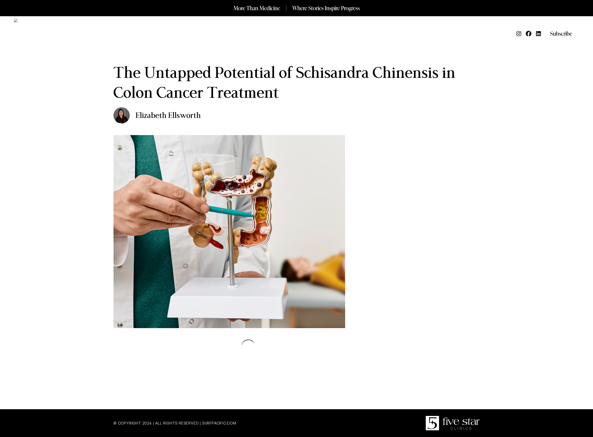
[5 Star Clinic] (452, 423)
